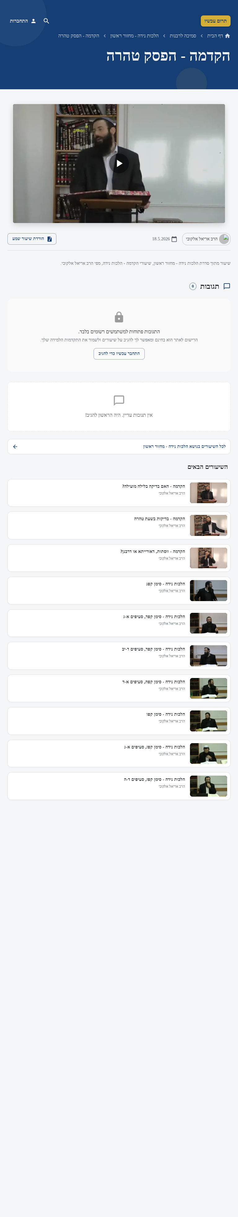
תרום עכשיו (216, 20)
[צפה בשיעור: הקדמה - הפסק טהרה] (119, 163)
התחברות (19, 20)
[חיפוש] (46, 21)
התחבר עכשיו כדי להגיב (119, 353)
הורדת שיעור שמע (28, 238)
